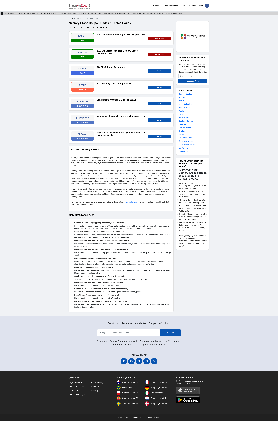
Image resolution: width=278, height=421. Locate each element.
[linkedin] (139, 361)
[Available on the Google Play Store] (188, 400)
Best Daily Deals (171, 6)
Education (80, 18)
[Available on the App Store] (188, 390)
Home (71, 18)
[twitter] (124, 361)
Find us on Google (77, 394)
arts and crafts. (131, 202)
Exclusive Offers (189, 6)
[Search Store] (207, 6)
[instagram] (154, 361)
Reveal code (159, 38)
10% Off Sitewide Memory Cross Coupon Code (121, 34)
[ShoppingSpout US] (79, 6)
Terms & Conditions (77, 386)
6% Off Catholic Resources (111, 67)
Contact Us (73, 390)
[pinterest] (146, 361)
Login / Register (75, 382)
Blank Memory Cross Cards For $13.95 (116, 100)
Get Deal (160, 71)
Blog (201, 6)
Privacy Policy (97, 382)
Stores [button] (156, 6)
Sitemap (94, 390)
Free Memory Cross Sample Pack (114, 83)
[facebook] (131, 361)
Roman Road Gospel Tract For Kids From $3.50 (121, 116)
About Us (95, 386)
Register (170, 333)
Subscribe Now (193, 81)
